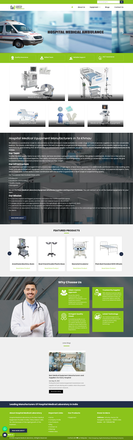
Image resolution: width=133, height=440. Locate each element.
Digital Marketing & (105, 438)
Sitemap (52, 429)
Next (121, 254)
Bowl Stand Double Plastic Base (52, 264)
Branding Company (117, 438)
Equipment (94, 7)
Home (51, 417)
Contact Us (118, 7)
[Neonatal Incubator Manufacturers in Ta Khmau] (80, 249)
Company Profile (55, 420)
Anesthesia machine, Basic (23, 264)
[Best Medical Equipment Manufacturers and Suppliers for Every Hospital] (67, 362)
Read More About (17, 218)
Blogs (107, 7)
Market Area (53, 431)
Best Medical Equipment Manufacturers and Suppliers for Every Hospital (66, 376)
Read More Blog (56, 391)
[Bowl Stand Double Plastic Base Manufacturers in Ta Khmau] (51, 249)
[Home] (71, 7)
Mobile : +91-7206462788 (106, 422)
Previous (9, 253)
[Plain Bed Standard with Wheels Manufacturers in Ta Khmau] (108, 249)
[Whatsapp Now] (4, 428)
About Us (81, 7)
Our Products (53, 422)
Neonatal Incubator (80, 264)
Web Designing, (94, 438)
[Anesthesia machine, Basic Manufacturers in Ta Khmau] (23, 249)
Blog (50, 424)
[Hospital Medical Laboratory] (23, 7)
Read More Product (23, 268)
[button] (10, 32)
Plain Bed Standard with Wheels (108, 264)
